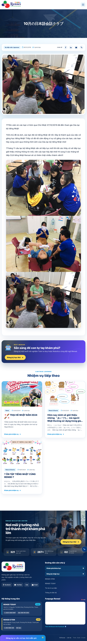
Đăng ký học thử (15, 357)
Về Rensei (62, 637)
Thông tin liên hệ (51, 592)
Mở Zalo (18, 628)
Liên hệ (69, 637)
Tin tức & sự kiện (51, 588)
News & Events (53, 410)
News (7, 410)
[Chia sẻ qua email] (76, 47)
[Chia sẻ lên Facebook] (65, 47)
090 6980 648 (9, 628)
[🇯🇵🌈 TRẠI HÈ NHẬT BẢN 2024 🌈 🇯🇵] (22, 393)
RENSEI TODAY (50, 583)
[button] (83, 4)
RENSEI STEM (50, 579)
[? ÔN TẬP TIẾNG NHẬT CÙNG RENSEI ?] (22, 453)
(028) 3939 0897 (10, 612)
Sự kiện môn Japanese (12, 47)
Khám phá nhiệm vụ (12, 434)
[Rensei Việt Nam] (11, 4)
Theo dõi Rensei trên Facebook (54, 626)
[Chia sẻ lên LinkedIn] (71, 47)
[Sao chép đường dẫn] (81, 47)
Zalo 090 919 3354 (23, 612)
